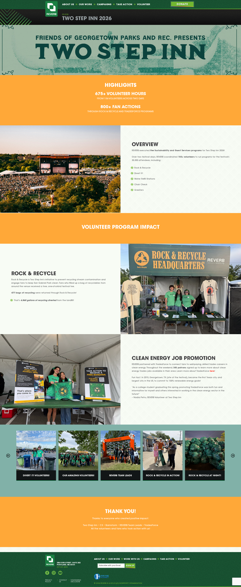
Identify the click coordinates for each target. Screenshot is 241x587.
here (212, 371)
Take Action (124, 5)
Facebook (47, 573)
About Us (68, 5)
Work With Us (132, 559)
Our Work (85, 5)
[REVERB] (51, 9)
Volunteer (143, 5)
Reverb (65, 15)
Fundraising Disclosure (76, 581)
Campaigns (104, 5)
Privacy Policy (48, 581)
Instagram (54, 573)
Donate (182, 4)
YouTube (60, 573)
